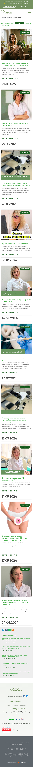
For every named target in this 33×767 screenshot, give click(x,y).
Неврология (28, 23)
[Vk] (25, 6)
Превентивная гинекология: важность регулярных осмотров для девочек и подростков (15, 602)
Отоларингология (9, 23)
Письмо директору (15, 701)
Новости (9, 17)
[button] (29, 12)
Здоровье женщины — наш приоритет (15, 244)
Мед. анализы (5, 25)
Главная (3, 17)
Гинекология (19, 23)
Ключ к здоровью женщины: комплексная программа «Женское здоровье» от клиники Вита (14, 538)
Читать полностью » (10, 78)
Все (2, 23)
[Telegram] (22, 6)
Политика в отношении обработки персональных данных (16, 748)
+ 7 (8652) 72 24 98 (16, 709)
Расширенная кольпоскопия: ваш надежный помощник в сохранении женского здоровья (14, 420)
